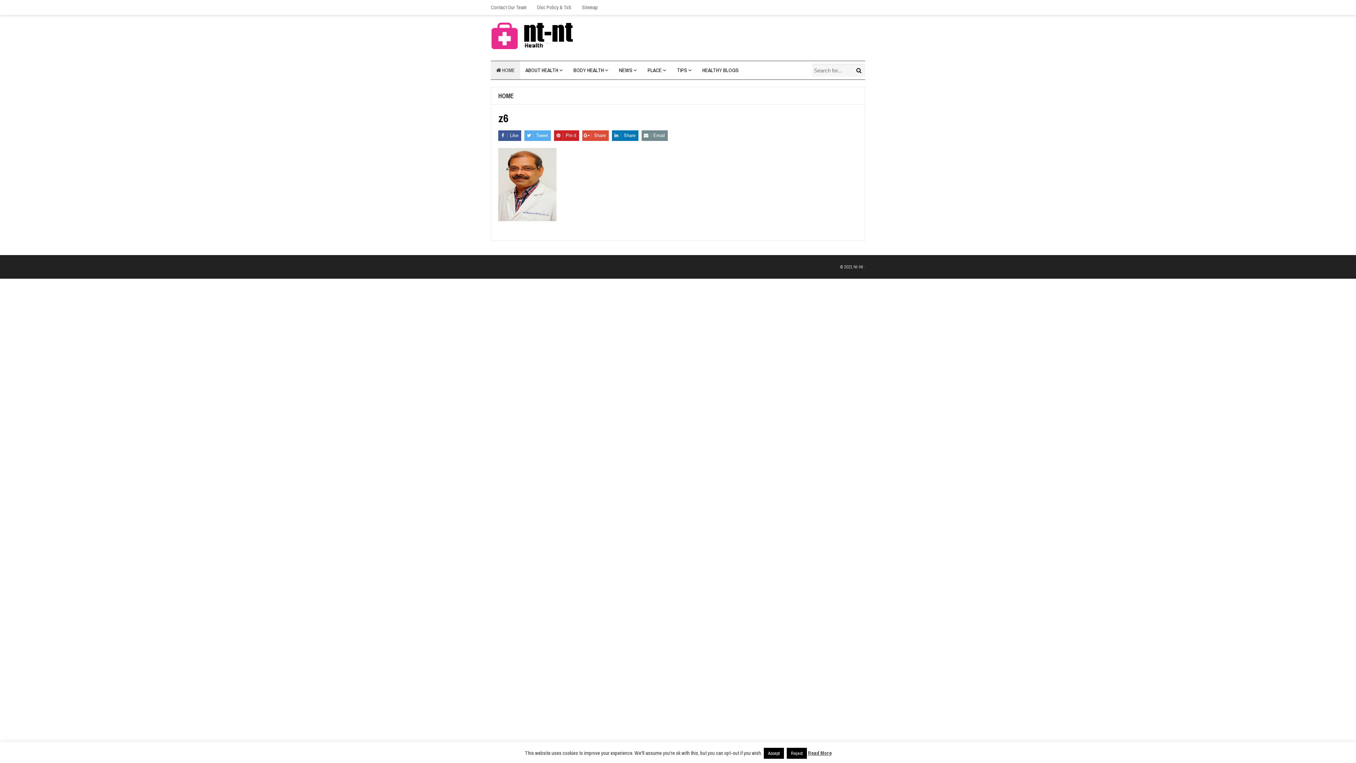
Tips (682, 70)
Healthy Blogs (720, 70)
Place (655, 70)
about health (541, 70)
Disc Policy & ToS (554, 7)
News (625, 70)
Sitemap (590, 7)
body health (588, 70)
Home (508, 70)
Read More (820, 753)
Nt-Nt (858, 267)
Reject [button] (797, 753)
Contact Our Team (509, 7)
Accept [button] (774, 753)
